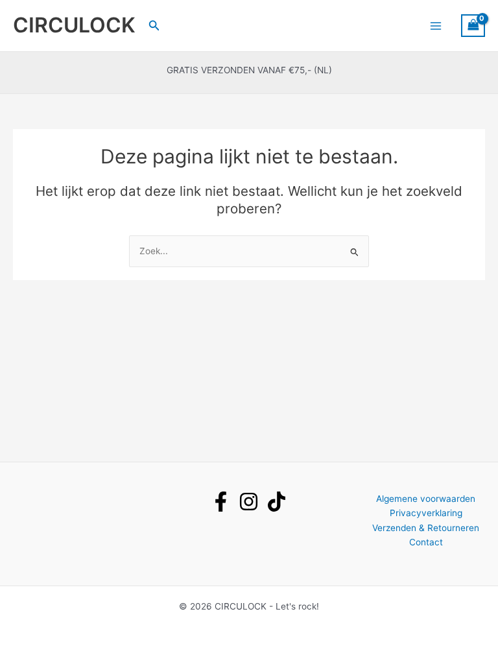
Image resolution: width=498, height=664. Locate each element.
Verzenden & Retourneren (425, 528)
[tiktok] (277, 502)
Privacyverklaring (426, 513)
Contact (426, 542)
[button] (154, 26)
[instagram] (249, 502)
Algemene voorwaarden (425, 498)
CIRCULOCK (74, 25)
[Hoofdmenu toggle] (435, 25)
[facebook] (221, 502)
